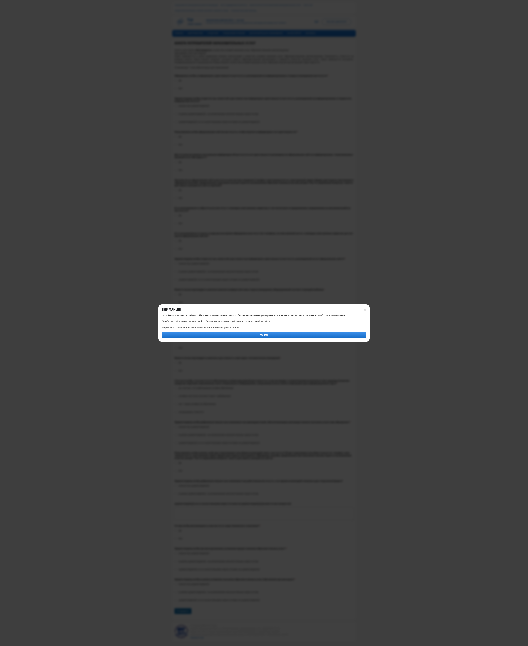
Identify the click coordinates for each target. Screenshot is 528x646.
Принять (264, 335)
